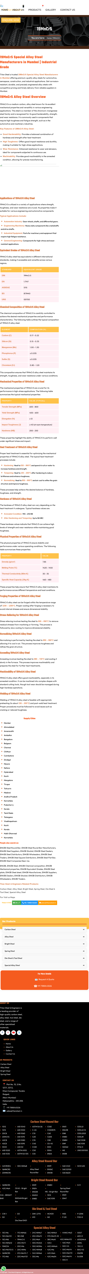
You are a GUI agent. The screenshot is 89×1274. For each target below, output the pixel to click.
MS (63, 1150)
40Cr (49, 1243)
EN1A (49, 1150)
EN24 (34, 1188)
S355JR (80, 1137)
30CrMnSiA (37, 1243)
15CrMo (5, 1232)
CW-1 (4, 1214)
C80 (49, 1140)
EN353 (35, 1195)
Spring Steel (39, 889)
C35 (34, 1140)
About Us (9, 1047)
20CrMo (21, 1246)
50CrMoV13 (67, 1253)
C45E (34, 1147)
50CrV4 (66, 1246)
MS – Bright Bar (51, 1191)
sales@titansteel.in (48, 903)
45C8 (4, 1143)
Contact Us (10, 1054)
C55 (34, 1154)
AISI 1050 (21, 1130)
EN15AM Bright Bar (21, 1200)
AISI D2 (20, 1147)
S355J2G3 (81, 1133)
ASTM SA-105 (22, 1154)
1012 (4, 1126)
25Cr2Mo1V (37, 1236)
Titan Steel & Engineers (14, 1272)
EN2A (49, 1154)
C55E (49, 1126)
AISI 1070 (21, 1137)
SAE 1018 (81, 1143)
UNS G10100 (82, 1150)
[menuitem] (5, 10)
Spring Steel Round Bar (65, 1190)
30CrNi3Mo (37, 1246)
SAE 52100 (66, 1169)
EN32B (35, 1192)
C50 (34, 1150)
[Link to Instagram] (76, 2)
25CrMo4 (36, 1239)
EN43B (65, 1130)
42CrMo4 (6, 1188)
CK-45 (50, 1143)
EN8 (64, 1133)
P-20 (64, 1217)
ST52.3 (80, 1147)
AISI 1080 (21, 1140)
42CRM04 (6, 1166)
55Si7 (79, 1232)
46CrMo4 (66, 1243)
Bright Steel (28, 889)
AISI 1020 (6, 1150)
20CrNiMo (21, 1249)
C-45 (34, 1130)
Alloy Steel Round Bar (34, 1171)
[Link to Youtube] (79, 2)
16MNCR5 (6, 1169)
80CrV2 (80, 1249)
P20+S (80, 1217)
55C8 (4, 1147)
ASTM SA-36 (37, 1126)
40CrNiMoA (52, 1246)
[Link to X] (83, 2)
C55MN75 (51, 1130)
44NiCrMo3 (67, 1232)
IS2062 (65, 1147)
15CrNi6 (5, 1239)
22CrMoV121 (22, 1256)
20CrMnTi (21, 1243)
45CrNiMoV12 (66, 1239)
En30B (80, 1256)
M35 (64, 1214)
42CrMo (50, 1249)
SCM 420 (81, 1166)
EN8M (64, 1140)
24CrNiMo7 (37, 1232)
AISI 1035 (6, 1154)
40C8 (4, 1140)
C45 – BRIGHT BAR (6, 1196)
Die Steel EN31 (21, 1220)
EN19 (49, 1166)
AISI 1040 (21, 1126)
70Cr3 (80, 1246)
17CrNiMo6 (22, 1232)
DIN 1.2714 (36, 1214)
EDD (49, 1147)
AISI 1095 (21, 1143)
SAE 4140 (66, 1166)
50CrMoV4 (67, 1249)
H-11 (79, 1185)
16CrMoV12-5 (7, 1249)
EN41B (49, 1173)
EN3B (64, 1154)
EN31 (64, 1126)
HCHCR (50, 1214)
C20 (34, 1137)
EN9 (64, 1143)
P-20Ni (80, 1214)
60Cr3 (80, 1236)
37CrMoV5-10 (53, 1236)
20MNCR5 (6, 1173)
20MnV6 (5, 1137)
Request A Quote (46, 979)
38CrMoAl (51, 1239)
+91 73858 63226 (30, 903)
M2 (48, 1217)
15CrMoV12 (7, 1236)
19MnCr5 (44, 29)
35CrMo (35, 1256)
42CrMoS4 (52, 1256)
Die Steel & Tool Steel (13, 958)
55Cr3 (65, 1260)
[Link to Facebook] (72, 2)
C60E (49, 1137)
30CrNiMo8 (22, 1166)
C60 (49, 1133)
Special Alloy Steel (18, 892)
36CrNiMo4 (52, 1232)
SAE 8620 (66, 1173)
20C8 (4, 1133)
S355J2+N (81, 1130)
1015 (4, 1130)
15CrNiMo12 (7, 1243)
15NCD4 (5, 1246)
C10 (33, 1133)
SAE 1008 (81, 1140)
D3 (18, 1214)
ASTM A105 (22, 1150)
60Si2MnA (81, 1239)
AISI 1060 (21, 1133)
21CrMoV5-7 (22, 1253)
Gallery (9, 1050)
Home (8, 1043)
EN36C (50, 1169)
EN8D (64, 1137)
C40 (34, 1143)
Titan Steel (4, 74)
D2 (3, 1217)
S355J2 (80, 1126)
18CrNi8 (20, 1236)
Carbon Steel (5, 889)
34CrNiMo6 (37, 1253)
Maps (12, 897)
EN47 (64, 1198)
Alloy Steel (17, 889)
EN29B (80, 1253)
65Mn (79, 1243)
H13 (33, 1217)
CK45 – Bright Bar (21, 1190)
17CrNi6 (5, 1256)
